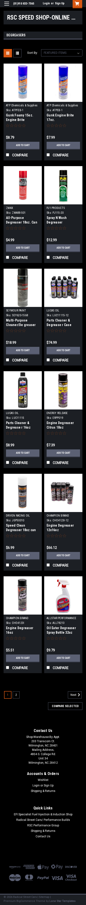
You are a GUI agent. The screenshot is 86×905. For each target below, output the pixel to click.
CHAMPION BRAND (58, 515)
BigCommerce (25, 901)
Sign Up (59, 3)
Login (46, 3)
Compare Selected (65, 706)
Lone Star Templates (62, 901)
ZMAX (9, 208)
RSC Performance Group (43, 825)
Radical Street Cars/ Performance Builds (43, 820)
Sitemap (44, 897)
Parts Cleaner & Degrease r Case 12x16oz (59, 324)
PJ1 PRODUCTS (56, 208)
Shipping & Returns (43, 791)
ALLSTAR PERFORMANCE (61, 618)
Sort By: (32, 53)
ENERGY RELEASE (57, 413)
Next (73, 695)
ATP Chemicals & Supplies (22, 105)
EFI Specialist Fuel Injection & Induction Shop (43, 814)
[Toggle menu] (6, 6)
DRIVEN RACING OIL (18, 515)
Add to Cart (23, 145)
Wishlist (43, 780)
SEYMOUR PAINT (16, 310)
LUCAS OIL (53, 310)
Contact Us (43, 836)
